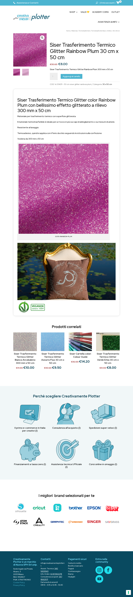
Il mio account (107, 2)
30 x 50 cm (116, 31)
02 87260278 (56, 574)
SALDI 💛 (85, 12)
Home (68, 31)
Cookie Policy (19, 582)
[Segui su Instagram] (99, 570)
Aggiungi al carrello (71, 76)
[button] (42, 37)
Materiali (75, 31)
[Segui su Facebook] (108, 570)
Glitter (109, 31)
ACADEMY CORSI (100, 12)
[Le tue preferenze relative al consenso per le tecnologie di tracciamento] (128, 592)
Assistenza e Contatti (27, 2)
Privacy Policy (19, 585)
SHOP (72, 12)
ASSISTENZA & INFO (107, 22)
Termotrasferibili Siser (98, 31)
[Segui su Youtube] (99, 579)
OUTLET (115, 12)
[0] (118, 3)
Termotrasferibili (84, 31)
